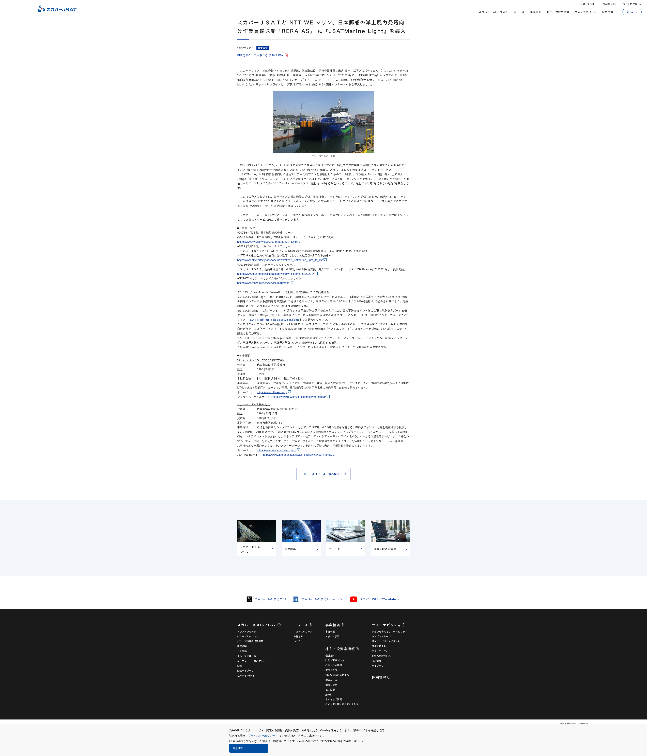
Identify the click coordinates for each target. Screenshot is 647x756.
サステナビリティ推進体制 (386, 641)
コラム (297, 641)
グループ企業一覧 (246, 656)
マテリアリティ (380, 651)
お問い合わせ (587, 4)
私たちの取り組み (381, 656)
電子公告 (330, 689)
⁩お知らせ (298, 636)
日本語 (606, 4)
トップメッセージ (246, 631)
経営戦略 (242, 646)
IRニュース (331, 679)
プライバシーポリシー (261, 735)
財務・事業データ (334, 660)
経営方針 (330, 655)
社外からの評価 (245, 675)
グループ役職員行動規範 (250, 641)
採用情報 (607, 12)
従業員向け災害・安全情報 (574, 724)
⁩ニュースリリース (303, 631)
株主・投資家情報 (558, 12)
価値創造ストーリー (382, 646)
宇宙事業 (330, 631)
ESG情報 (376, 660)
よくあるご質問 (333, 699)
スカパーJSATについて (493, 12)
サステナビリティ (586, 12)
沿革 (239, 665)
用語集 (328, 694)
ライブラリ (378, 665)
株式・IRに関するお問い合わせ (341, 704)
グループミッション (247, 636)
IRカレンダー (332, 684)
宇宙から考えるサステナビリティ (389, 631)
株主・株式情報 (333, 665)
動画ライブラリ (245, 670)
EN (614, 4)
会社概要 (242, 651)
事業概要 (535, 12)
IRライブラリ (332, 670)
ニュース (519, 12)
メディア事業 (332, 636)
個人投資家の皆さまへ (337, 675)
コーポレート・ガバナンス (251, 660)
